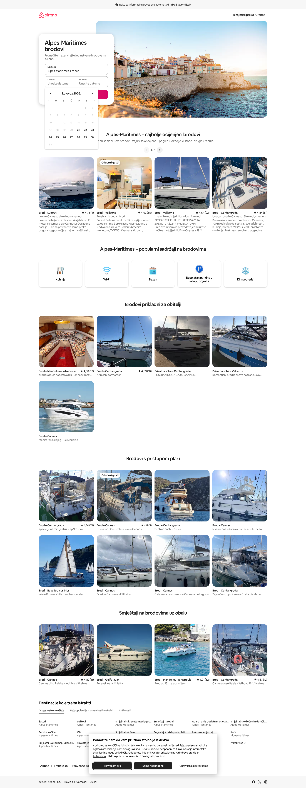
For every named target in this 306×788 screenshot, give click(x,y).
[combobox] (76, 71)
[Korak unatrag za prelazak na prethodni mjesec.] (51, 94)
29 (85, 137)
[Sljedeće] (160, 150)
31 (50, 144)
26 (64, 137)
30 (92, 137)
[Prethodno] (146, 150)
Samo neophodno (153, 765)
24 (50, 137)
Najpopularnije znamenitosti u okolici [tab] (91, 710)
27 (71, 137)
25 (57, 137)
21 (78, 129)
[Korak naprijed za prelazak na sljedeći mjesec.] (92, 94)
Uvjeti (93, 782)
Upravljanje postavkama (194, 765)
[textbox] (60, 83)
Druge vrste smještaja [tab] (51, 710)
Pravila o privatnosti (75, 782)
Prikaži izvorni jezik (180, 4)
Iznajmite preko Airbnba (249, 15)
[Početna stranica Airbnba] (48, 15)
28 (78, 137)
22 (85, 129)
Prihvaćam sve (112, 765)
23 (92, 129)
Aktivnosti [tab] (125, 710)
